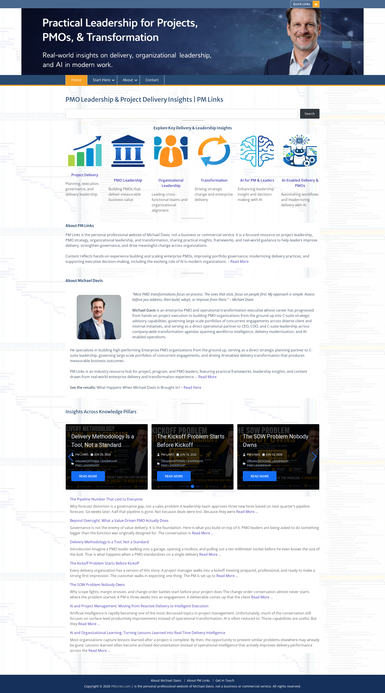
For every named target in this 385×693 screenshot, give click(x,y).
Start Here (101, 79)
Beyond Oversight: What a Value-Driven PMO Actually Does (119, 520)
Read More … (247, 511)
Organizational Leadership (96, 461)
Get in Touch (224, 680)
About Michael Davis (166, 680)
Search (310, 113)
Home (76, 79)
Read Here (192, 387)
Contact (152, 79)
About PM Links (198, 680)
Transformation (214, 180)
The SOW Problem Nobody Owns (190, 440)
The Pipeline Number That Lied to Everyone (275, 443)
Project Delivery (84, 174)
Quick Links (301, 4)
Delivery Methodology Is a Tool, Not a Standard (109, 541)
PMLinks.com (121, 686)
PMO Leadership (128, 180)
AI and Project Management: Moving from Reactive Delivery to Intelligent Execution (139, 606)
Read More (239, 261)
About (128, 79)
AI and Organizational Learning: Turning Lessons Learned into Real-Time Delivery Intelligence (147, 632)
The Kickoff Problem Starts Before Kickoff (105, 440)
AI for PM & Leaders (257, 180)
